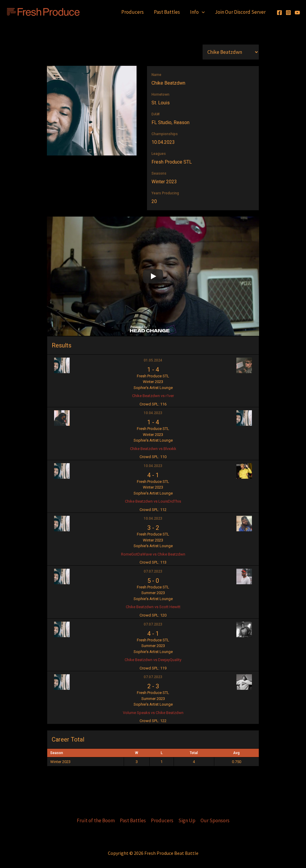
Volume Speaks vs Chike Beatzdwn (153, 712)
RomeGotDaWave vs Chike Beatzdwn (153, 554)
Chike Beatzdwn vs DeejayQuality (153, 660)
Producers (132, 12)
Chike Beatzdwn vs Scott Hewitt (153, 607)
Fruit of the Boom (96, 820)
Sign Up (186, 820)
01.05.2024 (153, 360)
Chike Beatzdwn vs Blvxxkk (153, 448)
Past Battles (167, 12)
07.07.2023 (153, 571)
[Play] (153, 276)
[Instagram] (288, 12)
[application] (202, 12)
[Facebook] (279, 12)
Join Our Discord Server (240, 12)
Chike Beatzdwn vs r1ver (153, 395)
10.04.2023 (153, 413)
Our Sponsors (215, 820)
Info (194, 12)
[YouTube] (297, 12)
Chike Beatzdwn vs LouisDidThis (153, 501)
